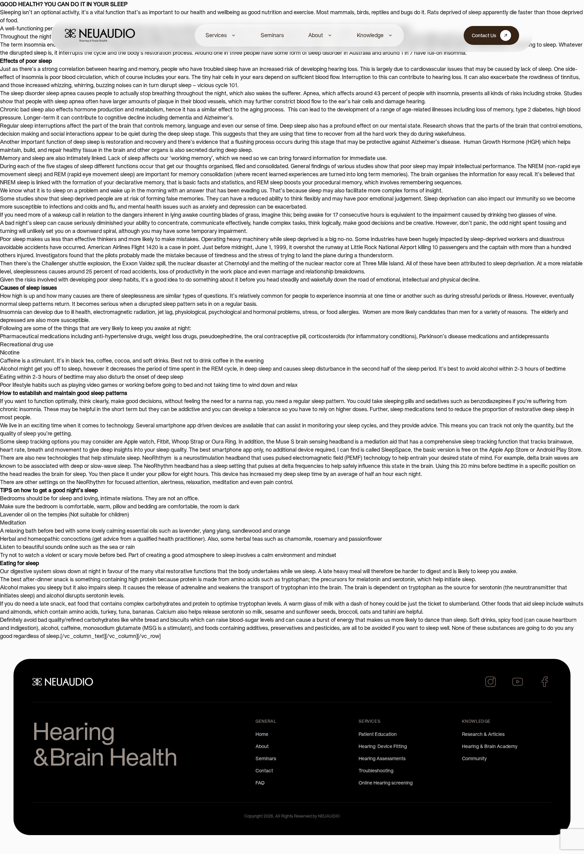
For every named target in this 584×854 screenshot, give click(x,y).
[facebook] (545, 682)
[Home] (100, 35)
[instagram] (490, 682)
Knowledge (370, 35)
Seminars (272, 35)
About (315, 35)
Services (216, 35)
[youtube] (518, 682)
